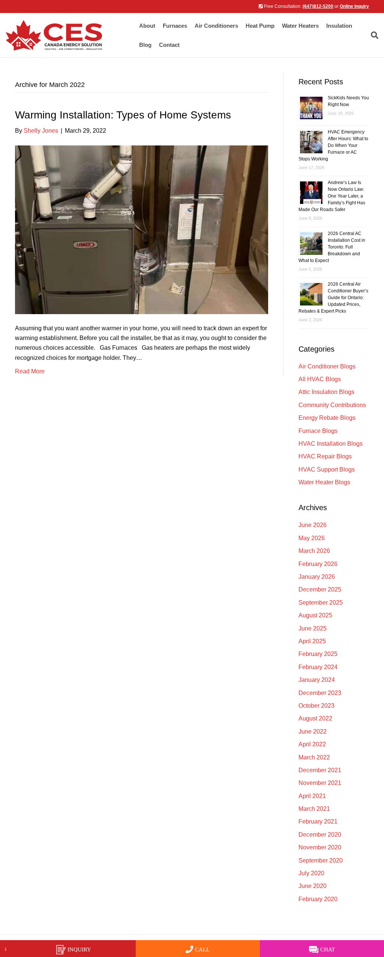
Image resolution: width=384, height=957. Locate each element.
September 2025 (320, 602)
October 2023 (316, 705)
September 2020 (320, 860)
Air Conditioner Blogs (327, 366)
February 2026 (318, 564)
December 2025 (319, 589)
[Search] (372, 35)
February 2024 (318, 667)
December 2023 (319, 693)
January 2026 (316, 577)
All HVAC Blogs (319, 379)
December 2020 (319, 834)
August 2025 (315, 615)
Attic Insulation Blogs (326, 392)
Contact (169, 45)
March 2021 (314, 809)
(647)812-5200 (318, 6)
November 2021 (319, 783)
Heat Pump (260, 25)
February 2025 (318, 654)
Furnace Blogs (318, 431)
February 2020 (318, 899)
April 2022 (312, 744)
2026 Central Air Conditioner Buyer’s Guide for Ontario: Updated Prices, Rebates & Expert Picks (333, 298)
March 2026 (314, 551)
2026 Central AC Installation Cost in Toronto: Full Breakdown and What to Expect (331, 247)
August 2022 (315, 718)
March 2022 (314, 757)
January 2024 (316, 680)
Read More (30, 371)
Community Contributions (332, 405)
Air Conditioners (216, 25)
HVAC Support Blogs (326, 469)
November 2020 (319, 847)
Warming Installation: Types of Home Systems (123, 115)
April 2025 (312, 641)
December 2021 (319, 770)
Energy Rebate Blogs (327, 418)
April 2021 (312, 796)
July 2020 (311, 873)
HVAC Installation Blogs (330, 443)
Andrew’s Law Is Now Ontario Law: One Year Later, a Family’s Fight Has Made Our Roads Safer (331, 196)
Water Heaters (300, 25)
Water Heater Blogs (324, 482)
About (147, 25)
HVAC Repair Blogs (325, 456)
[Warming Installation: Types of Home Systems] (141, 229)
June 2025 (312, 628)
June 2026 (312, 525)
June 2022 (312, 731)
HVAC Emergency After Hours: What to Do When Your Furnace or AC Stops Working (333, 145)
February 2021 (318, 821)
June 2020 (312, 886)
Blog (145, 45)
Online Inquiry (354, 6)
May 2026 (311, 538)
